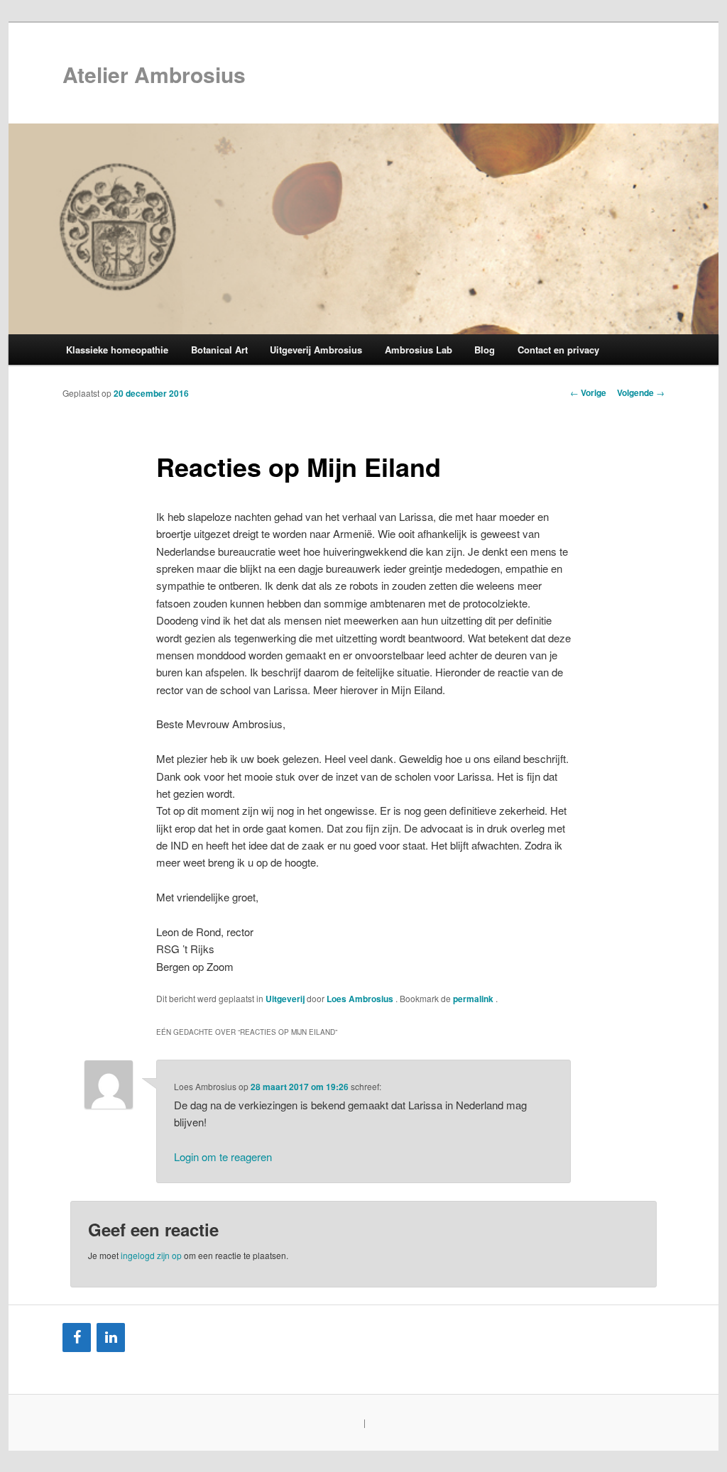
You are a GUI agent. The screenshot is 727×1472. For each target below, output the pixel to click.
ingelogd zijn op (151, 1255)
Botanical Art (219, 349)
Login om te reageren (223, 1156)
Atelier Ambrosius (154, 74)
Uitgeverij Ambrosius (316, 349)
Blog (484, 349)
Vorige (588, 392)
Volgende (641, 392)
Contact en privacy (558, 349)
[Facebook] (76, 1337)
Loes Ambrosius (361, 998)
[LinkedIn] (111, 1337)
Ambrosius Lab (418, 349)
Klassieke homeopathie (117, 349)
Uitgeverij (285, 998)
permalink (474, 998)
